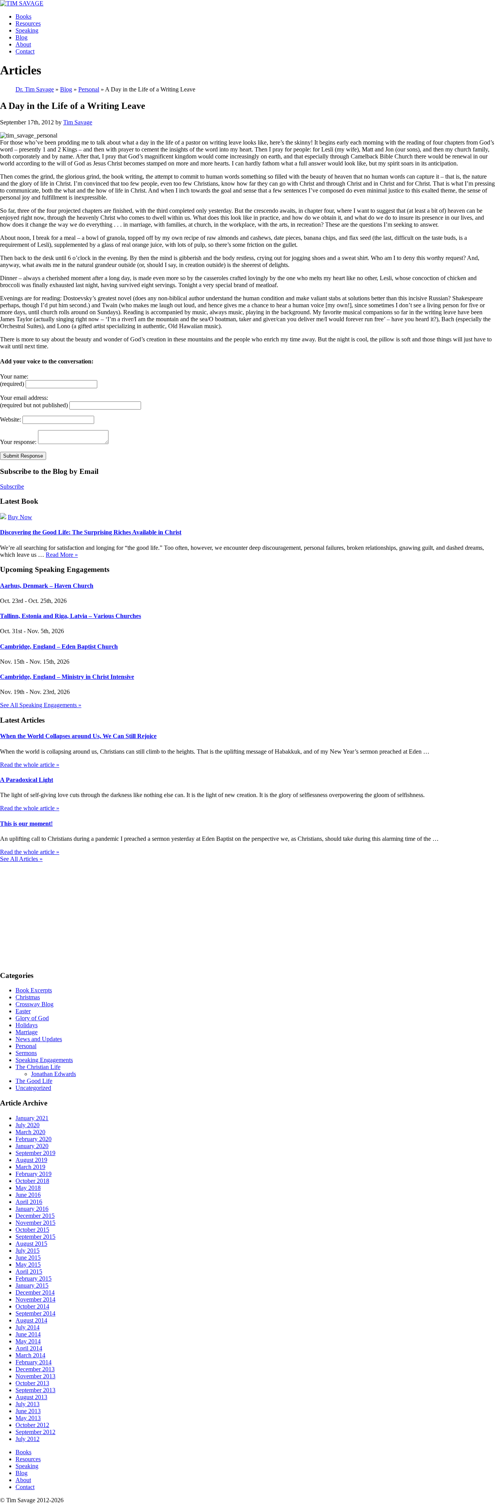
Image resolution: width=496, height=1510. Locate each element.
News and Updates (39, 1039)
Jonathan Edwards (53, 1074)
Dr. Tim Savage (35, 89)
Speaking (27, 30)
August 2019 (31, 1160)
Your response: (18, 442)
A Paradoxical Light (26, 780)
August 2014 (31, 1320)
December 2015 (35, 1215)
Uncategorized (33, 1088)
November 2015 (35, 1222)
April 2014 (29, 1348)
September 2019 (35, 1153)
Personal (26, 1046)
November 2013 (35, 1376)
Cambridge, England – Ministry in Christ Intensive (67, 676)
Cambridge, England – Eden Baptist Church (59, 646)
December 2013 (35, 1369)
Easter (23, 1011)
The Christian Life (38, 1067)
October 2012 (32, 1425)
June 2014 (28, 1334)
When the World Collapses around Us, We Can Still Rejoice (78, 736)
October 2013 (32, 1383)
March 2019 (30, 1167)
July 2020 (28, 1125)
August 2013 (31, 1397)
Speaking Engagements (44, 1060)
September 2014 (35, 1313)
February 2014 (34, 1362)
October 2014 (32, 1306)
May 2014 (28, 1341)
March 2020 (30, 1132)
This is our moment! (26, 823)
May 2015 (28, 1264)
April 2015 (29, 1271)
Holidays (27, 1025)
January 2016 (32, 1208)
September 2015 (35, 1236)
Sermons (26, 1053)
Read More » (62, 554)
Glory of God (32, 1018)
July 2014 (28, 1327)
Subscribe (12, 486)
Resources (28, 23)
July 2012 (28, 1439)
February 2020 (34, 1139)
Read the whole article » (29, 764)
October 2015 (32, 1229)
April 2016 (29, 1201)
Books (23, 16)
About (23, 44)
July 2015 (28, 1250)
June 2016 (28, 1194)
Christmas (28, 997)
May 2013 (28, 1418)
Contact (25, 51)
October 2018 (32, 1181)
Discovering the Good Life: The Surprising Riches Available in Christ (90, 532)
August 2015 (31, 1243)
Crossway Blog (34, 1004)
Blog (22, 37)
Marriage (27, 1032)
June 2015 (28, 1257)
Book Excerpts (34, 990)
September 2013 (35, 1390)
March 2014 (30, 1355)
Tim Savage (77, 122)
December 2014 (35, 1292)
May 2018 (28, 1188)
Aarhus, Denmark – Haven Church (46, 585)
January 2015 (32, 1285)
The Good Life (34, 1081)
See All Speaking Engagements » (40, 705)
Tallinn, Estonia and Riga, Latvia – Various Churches (70, 616)
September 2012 (35, 1432)
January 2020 (32, 1146)
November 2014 (35, 1299)
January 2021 (32, 1118)
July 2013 (28, 1404)
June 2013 (28, 1411)
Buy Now (20, 517)
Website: (10, 419)
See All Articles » (21, 859)
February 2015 (34, 1278)
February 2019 (34, 1174)
